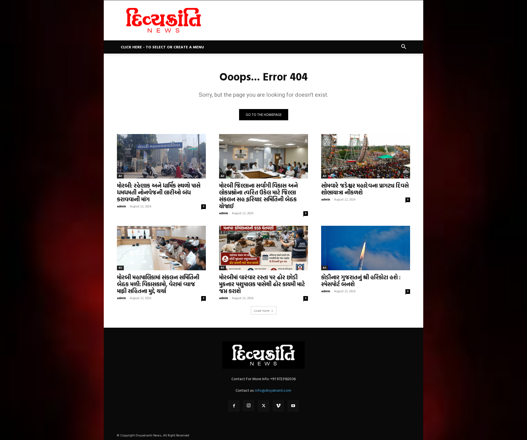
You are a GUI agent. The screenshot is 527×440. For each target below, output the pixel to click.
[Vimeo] (278, 405)
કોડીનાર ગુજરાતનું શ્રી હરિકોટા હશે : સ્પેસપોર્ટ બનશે (360, 280)
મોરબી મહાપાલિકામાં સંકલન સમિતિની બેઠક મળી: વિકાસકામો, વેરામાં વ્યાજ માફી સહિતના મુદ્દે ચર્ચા (158, 284)
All (120, 176)
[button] (403, 47)
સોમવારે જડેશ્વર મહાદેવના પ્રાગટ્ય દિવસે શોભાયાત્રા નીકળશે (365, 189)
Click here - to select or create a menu (162, 47)
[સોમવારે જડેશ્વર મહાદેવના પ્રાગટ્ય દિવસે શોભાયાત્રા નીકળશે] (365, 156)
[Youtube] (293, 405)
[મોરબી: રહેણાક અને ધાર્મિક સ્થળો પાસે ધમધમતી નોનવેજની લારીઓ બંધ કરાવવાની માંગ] (161, 156)
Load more (262, 310)
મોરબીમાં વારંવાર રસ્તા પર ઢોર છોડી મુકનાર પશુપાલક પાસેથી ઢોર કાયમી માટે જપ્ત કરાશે (262, 284)
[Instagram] (248, 405)
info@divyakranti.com (273, 390)
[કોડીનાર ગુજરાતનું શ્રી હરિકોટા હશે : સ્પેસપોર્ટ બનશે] (365, 248)
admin (121, 206)
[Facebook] (233, 405)
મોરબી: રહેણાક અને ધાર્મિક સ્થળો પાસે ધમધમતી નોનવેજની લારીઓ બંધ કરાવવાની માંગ (158, 192)
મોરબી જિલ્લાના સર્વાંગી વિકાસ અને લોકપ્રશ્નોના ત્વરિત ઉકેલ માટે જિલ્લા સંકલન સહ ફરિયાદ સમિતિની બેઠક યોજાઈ (258, 195)
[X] (263, 405)
